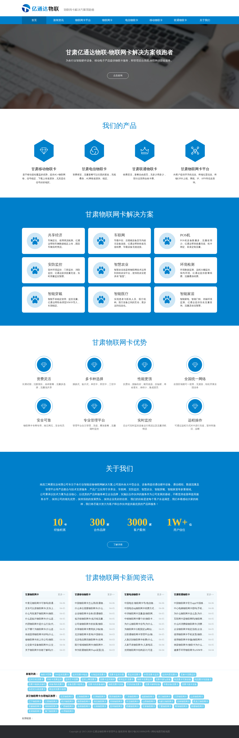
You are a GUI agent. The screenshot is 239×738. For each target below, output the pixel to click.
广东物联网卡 (131, 696)
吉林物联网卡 (183, 701)
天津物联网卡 (99, 696)
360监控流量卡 (62, 674)
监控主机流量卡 (36, 679)
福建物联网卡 (148, 696)
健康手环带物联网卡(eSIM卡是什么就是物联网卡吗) (190, 650)
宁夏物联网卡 (165, 706)
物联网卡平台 (83, 20)
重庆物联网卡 (115, 696)
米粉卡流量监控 (54, 679)
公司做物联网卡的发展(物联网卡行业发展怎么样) (91, 624)
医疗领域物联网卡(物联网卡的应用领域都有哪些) (91, 645)
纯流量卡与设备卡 (203, 679)
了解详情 (117, 544)
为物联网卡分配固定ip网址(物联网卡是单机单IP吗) (140, 629)
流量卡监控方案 (116, 674)
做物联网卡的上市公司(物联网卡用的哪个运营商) (41, 639)
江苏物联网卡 (180, 696)
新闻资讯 (58, 20)
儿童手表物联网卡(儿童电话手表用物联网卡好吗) (140, 645)
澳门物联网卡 (51, 711)
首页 (34, 20)
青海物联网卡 (181, 706)
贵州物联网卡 (116, 706)
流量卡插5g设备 (163, 679)
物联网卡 (107, 20)
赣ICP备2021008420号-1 (140, 731)
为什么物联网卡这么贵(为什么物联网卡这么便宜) (190, 613)
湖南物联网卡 (51, 706)
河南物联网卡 (116, 701)
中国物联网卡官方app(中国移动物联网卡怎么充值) (190, 603)
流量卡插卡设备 (189, 684)
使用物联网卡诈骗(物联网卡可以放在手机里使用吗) (190, 639)
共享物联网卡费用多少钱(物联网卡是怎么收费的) (91, 629)
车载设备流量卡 (171, 684)
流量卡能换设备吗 (37, 684)
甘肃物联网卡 (148, 706)
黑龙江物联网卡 (200, 701)
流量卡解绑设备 (152, 684)
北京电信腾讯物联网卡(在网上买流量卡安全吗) (91, 639)
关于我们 (205, 20)
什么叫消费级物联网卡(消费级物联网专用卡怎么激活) (190, 624)
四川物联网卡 (67, 701)
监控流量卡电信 (80, 674)
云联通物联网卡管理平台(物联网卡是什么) (140, 634)
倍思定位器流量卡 (37, 689)
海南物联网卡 (83, 706)
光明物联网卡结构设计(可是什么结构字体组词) (140, 650)
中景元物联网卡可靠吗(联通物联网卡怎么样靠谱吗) (41, 603)
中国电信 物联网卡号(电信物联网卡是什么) (140, 603)
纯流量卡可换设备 (182, 679)
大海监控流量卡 (98, 674)
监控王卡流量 (71, 679)
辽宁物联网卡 (35, 701)
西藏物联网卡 (132, 706)
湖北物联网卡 (100, 701)
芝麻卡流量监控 (188, 674)
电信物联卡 (131, 20)
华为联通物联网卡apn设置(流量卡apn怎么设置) (91, 650)
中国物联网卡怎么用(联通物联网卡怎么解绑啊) (91, 603)
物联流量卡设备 (115, 684)
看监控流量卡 (134, 674)
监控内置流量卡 (169, 674)
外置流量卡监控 (151, 674)
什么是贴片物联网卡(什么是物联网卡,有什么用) (41, 619)
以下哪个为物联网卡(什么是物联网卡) (41, 629)
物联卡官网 (46, 674)
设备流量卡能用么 (75, 684)
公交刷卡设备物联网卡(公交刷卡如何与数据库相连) (41, 645)
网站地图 (156, 731)
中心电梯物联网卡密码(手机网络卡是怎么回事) (190, 608)
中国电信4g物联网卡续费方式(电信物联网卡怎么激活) (140, 608)
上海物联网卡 (83, 696)
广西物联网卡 (67, 706)
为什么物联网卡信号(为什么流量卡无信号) (140, 624)
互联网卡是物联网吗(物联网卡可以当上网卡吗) (190, 619)
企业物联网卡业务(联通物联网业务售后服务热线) (91, 613)
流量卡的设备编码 (96, 684)
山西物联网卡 (148, 701)
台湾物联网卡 (67, 711)
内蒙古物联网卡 (166, 701)
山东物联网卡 (196, 696)
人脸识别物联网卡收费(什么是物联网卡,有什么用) (140, 639)
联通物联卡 (180, 20)
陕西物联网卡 (83, 701)
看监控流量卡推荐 (57, 689)
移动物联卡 (156, 20)
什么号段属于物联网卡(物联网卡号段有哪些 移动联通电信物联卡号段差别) (41, 613)
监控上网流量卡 (89, 679)
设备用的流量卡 (56, 684)
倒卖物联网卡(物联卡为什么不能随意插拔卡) (190, 645)
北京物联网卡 (66, 696)
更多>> (61, 594)
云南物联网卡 (100, 706)
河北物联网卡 (132, 701)
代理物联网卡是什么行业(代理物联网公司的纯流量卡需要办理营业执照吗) (41, 624)
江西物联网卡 (51, 701)
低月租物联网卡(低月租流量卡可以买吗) (91, 619)
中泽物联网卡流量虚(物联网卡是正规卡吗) (140, 613)
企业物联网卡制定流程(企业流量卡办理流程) (190, 629)
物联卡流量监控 (144, 679)
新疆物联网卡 (197, 706)
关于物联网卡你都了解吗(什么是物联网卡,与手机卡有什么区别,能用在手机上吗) (41, 650)
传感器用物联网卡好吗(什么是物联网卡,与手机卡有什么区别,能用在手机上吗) (41, 634)
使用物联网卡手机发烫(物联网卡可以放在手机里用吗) (190, 634)
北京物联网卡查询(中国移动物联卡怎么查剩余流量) (91, 634)
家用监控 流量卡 (126, 679)
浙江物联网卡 (164, 696)
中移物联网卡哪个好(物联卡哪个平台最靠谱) (140, 619)
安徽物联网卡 (35, 706)
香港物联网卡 (35, 711)
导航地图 (165, 731)
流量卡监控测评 (107, 679)
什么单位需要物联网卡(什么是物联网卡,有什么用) (91, 608)
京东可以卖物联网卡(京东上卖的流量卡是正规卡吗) (41, 608)
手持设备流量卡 (134, 684)
